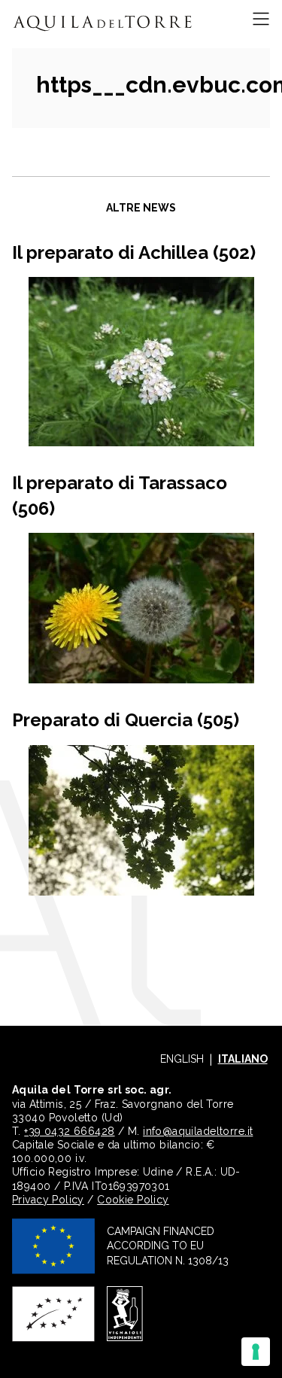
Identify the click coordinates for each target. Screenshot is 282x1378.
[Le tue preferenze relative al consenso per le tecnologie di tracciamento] (255, 1351)
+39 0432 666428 (69, 1131)
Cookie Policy (132, 1200)
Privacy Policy (48, 1200)
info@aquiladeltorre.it (198, 1131)
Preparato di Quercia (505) (125, 720)
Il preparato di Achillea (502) (134, 252)
